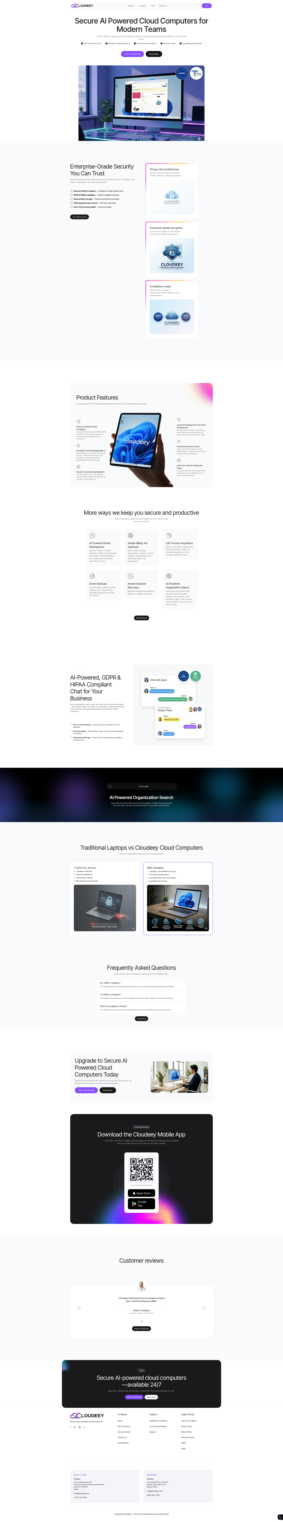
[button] (139, 1321)
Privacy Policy (186, 1426)
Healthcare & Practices (158, 1421)
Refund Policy (186, 1432)
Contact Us (122, 1437)
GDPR (183, 1443)
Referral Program (187, 1437)
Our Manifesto (123, 1443)
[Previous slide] (79, 1308)
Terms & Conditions (189, 1421)
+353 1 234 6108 (80, 1497)
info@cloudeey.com (81, 1493)
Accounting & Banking (158, 1426)
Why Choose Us (124, 1426)
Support (152, 1432)
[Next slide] (204, 1308)
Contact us (163, 6)
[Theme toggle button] (280, 1517)
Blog (153, 6)
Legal (183, 1448)
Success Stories (124, 1432)
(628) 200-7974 (153, 1495)
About (120, 1421)
